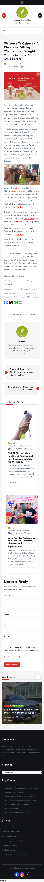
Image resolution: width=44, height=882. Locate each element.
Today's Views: (7, 827)
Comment (8, 595)
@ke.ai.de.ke (28, 219)
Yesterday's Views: (9, 831)
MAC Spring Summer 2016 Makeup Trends (21, 800)
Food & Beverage (22, 530)
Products (27, 446)
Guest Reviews (18, 705)
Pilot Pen (19, 207)
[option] (22, 703)
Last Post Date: (8, 855)
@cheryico (20, 222)
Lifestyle (19, 446)
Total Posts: (6, 850)
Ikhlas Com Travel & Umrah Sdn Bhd (18, 796)
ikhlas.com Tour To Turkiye (15, 792)
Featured (17, 64)
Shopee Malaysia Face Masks (16, 812)
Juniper (9, 64)
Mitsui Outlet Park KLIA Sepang (17, 804)
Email (7, 625)
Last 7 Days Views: (9, 836)
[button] (37, 677)
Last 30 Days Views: (10, 841)
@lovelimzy (16, 188)
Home (5, 31)
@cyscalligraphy (18, 191)
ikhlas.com (8, 788)
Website (7, 636)
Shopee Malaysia (11, 808)
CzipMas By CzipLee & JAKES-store (22, 314)
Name (7, 615)
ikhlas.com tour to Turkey (27, 788)
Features (24, 64)
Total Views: (6, 845)
